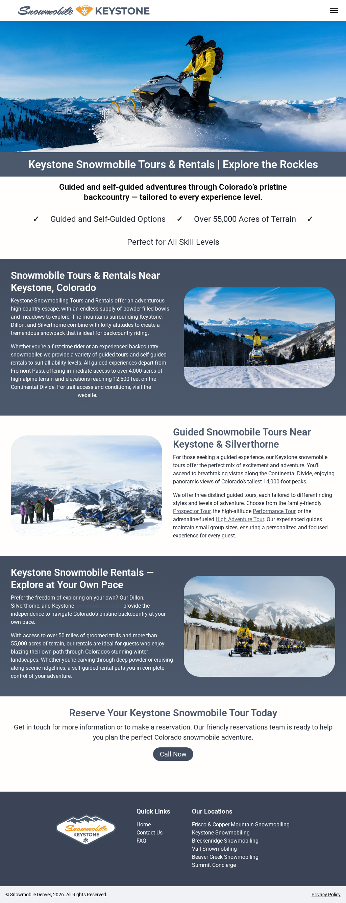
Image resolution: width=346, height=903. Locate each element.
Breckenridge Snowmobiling (225, 841)
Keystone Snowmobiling (221, 832)
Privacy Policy (326, 894)
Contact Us (150, 832)
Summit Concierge (214, 865)
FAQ (141, 841)
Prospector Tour (192, 511)
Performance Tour (274, 511)
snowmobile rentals (98, 606)
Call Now (173, 754)
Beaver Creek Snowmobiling (225, 857)
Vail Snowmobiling (214, 849)
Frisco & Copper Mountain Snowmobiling (241, 824)
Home (144, 824)
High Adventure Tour (240, 519)
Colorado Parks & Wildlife (41, 395)
